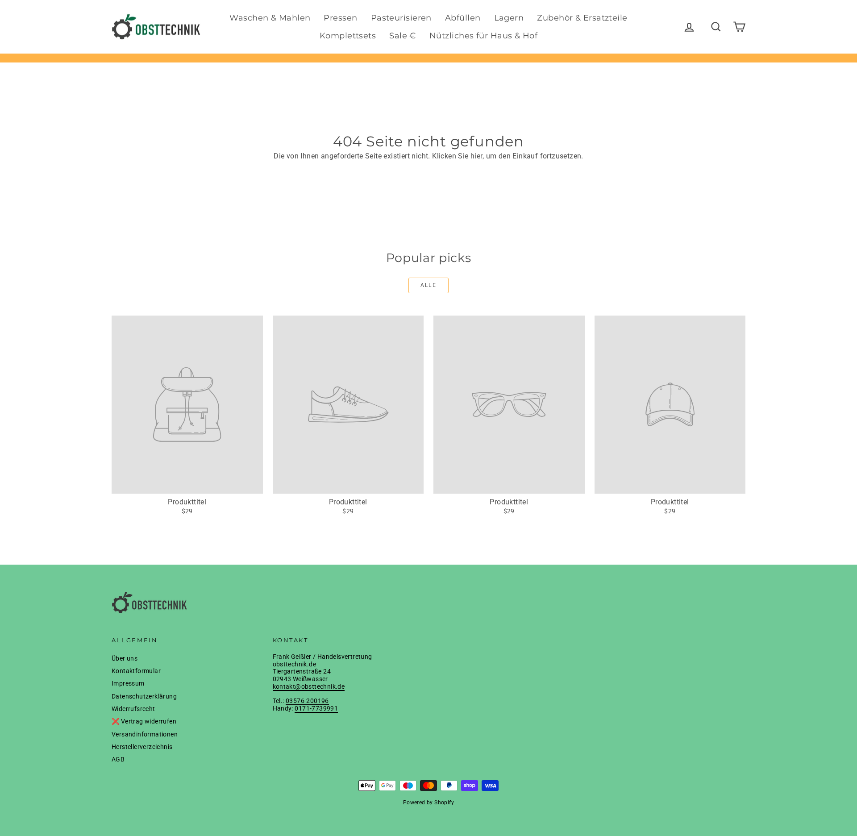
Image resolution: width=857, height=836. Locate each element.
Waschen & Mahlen (269, 18)
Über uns (124, 658)
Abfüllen (463, 18)
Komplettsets (348, 36)
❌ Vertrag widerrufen (144, 721)
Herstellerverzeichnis (142, 746)
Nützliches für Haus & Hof (483, 36)
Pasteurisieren (401, 18)
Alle (428, 285)
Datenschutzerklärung (144, 696)
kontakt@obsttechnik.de (309, 686)
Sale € (402, 36)
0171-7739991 (316, 708)
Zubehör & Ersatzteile (582, 18)
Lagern (509, 18)
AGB (118, 759)
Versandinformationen (145, 734)
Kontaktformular (136, 670)
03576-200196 (307, 700)
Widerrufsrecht (133, 708)
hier (476, 156)
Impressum (128, 683)
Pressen (340, 18)
